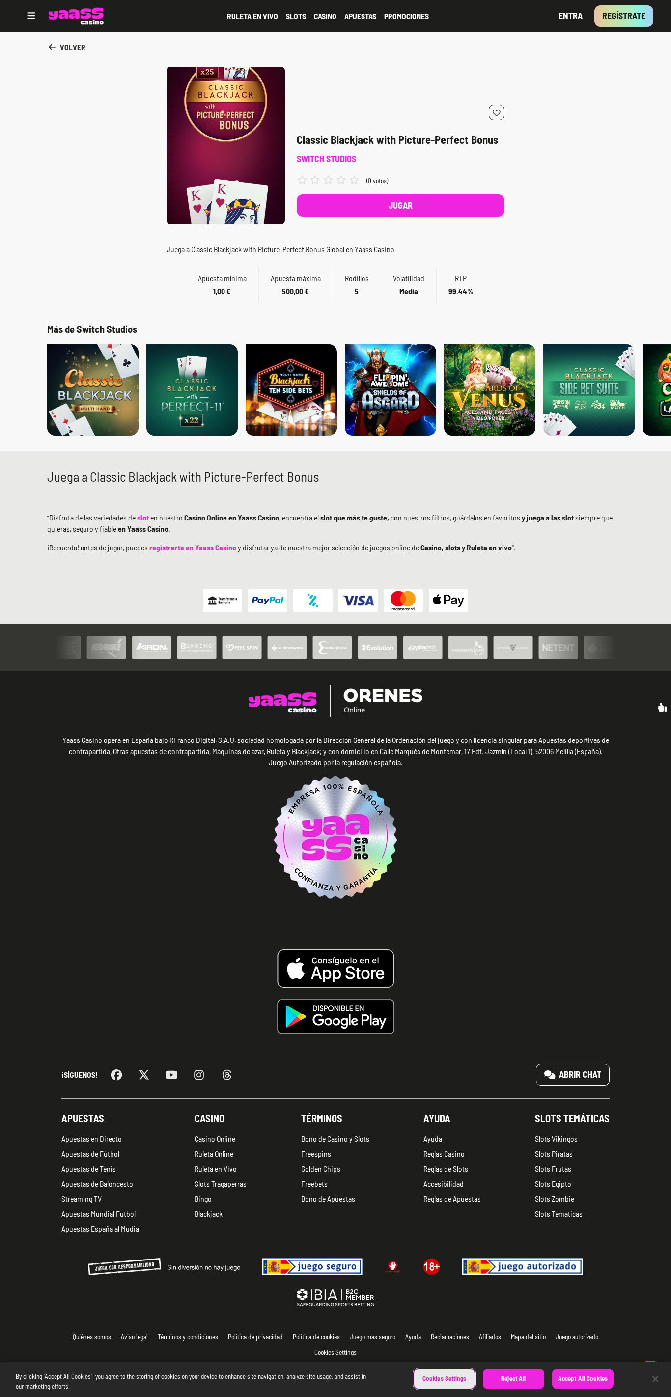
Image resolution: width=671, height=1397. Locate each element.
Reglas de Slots (445, 1168)
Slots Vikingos (556, 1138)
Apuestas (82, 1118)
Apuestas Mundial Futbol (98, 1213)
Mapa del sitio (528, 1336)
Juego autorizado (577, 1336)
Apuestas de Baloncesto (97, 1183)
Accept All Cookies (583, 1378)
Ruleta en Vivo (216, 1168)
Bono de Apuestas (328, 1198)
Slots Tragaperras (221, 1183)
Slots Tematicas (559, 1213)
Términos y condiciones (188, 1336)
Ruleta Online (214, 1153)
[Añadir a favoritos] (496, 112)
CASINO (325, 16)
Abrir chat (579, 1074)
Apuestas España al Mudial (100, 1228)
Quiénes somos (92, 1336)
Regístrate (623, 15)
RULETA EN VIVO (252, 16)
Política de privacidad (255, 1336)
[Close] (655, 1379)
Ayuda (436, 1118)
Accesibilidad (443, 1183)
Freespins (316, 1153)
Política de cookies (316, 1336)
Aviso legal (134, 1336)
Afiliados (490, 1336)
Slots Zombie (554, 1198)
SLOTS (296, 16)
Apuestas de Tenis (88, 1168)
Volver (71, 47)
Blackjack (209, 1213)
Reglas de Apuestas (452, 1198)
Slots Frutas (553, 1168)
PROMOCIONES (406, 16)
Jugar (401, 205)
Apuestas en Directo (91, 1138)
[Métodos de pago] (335, 600)
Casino (209, 1118)
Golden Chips (320, 1168)
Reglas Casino (444, 1153)
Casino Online (215, 1138)
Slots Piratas (554, 1153)
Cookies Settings (444, 1378)
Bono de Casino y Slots (335, 1138)
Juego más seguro (372, 1336)
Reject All (513, 1378)
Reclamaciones (450, 1336)
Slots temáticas (572, 1118)
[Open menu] (31, 16)
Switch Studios (326, 158)
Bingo (203, 1198)
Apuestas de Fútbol (90, 1153)
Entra (571, 15)
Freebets (314, 1183)
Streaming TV (81, 1198)
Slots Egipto (553, 1183)
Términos (321, 1118)
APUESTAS (360, 16)
